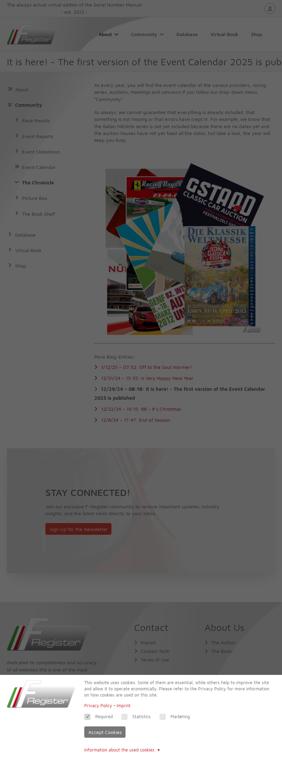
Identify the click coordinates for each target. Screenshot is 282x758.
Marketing (180, 716)
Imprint (124, 705)
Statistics (141, 716)
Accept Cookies (105, 732)
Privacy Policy (98, 705)
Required (104, 716)
